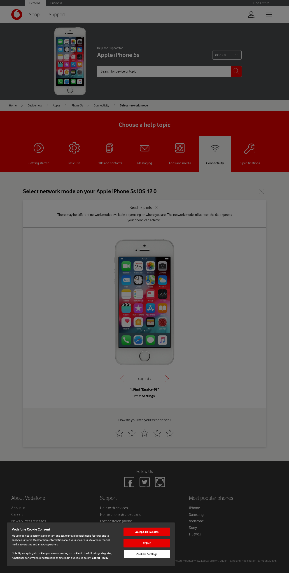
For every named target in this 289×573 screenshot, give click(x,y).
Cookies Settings (146, 554)
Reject (147, 543)
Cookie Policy (100, 557)
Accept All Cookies (146, 532)
